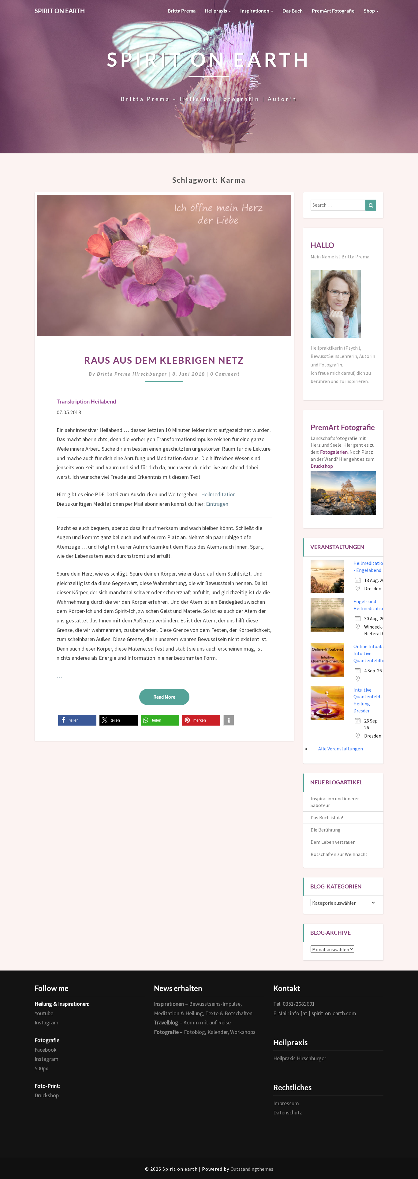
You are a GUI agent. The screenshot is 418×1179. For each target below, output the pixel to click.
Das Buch (292, 10)
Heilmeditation (218, 494)
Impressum (286, 1103)
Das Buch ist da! (327, 817)
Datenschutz (287, 1112)
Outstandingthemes (251, 1169)
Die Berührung (326, 830)
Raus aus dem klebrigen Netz (164, 360)
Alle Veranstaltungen (340, 748)
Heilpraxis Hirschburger (299, 1058)
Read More (171, 696)
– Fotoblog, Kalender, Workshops (205, 1031)
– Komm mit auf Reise (192, 1022)
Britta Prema (182, 10)
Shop (370, 10)
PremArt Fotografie (333, 10)
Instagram (46, 1022)
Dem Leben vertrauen (333, 842)
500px (41, 1068)
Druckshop (47, 1095)
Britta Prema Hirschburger (132, 374)
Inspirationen (255, 10)
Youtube (44, 1013)
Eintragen (217, 503)
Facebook (46, 1049)
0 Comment (225, 374)
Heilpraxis (216, 10)
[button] (77, 720)
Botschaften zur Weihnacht (339, 854)
